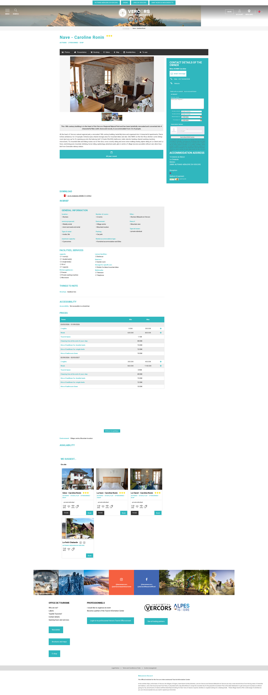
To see (144, 52)
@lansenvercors (121, 584)
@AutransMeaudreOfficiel (147, 586)
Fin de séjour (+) (176, 119)
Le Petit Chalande (70, 542)
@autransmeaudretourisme (121, 586)
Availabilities (130, 52)
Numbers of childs (176, 113)
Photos (67, 52)
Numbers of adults (176, 111)
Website (177, 83)
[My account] (239, 10)
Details (66, 513)
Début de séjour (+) (176, 116)
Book (89, 513)
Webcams (249, 10)
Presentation (81, 52)
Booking (96, 52)
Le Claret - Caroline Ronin (142, 493)
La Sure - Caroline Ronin (107, 493)
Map (117, 52)
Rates (108, 52)
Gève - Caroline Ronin (71, 493)
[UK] (260, 11)
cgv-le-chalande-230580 (79, 196)
